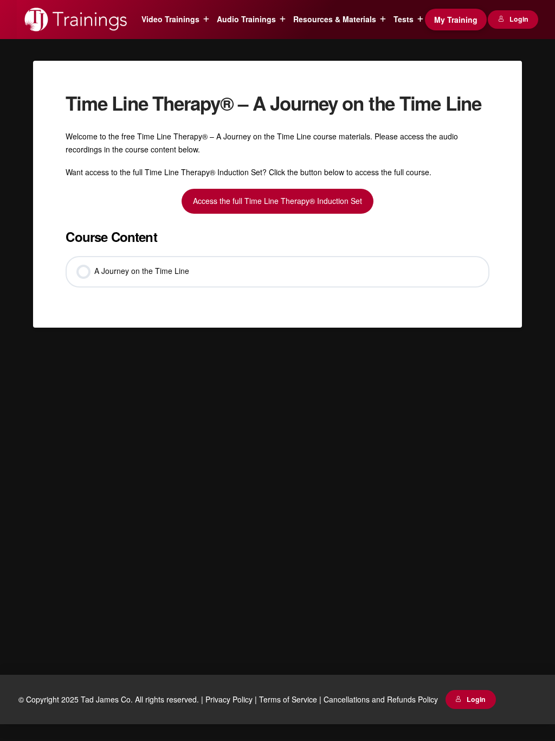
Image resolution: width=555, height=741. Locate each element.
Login (518, 19)
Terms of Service (288, 699)
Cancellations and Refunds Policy (381, 699)
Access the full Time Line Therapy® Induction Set (277, 200)
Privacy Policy (229, 699)
